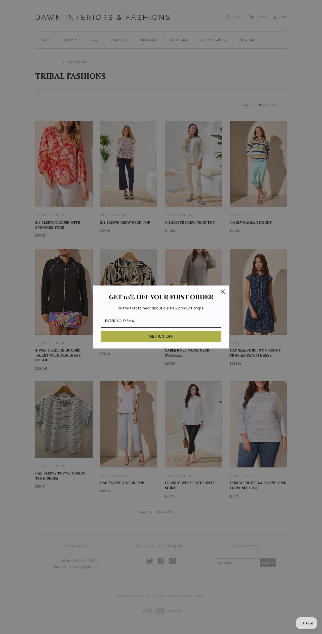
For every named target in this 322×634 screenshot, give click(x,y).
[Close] (223, 292)
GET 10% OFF (161, 336)
